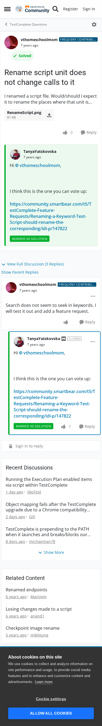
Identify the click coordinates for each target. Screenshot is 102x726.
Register (70, 8)
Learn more (43, 682)
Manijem (38, 596)
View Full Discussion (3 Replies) (35, 264)
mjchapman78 (42, 541)
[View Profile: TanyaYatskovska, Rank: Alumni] (19, 341)
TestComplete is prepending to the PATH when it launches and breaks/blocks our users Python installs (47, 532)
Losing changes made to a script (39, 609)
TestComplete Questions (28, 24)
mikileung (39, 635)
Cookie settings (51, 699)
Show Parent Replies (20, 272)
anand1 (37, 616)
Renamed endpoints (26, 590)
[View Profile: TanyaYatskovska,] (15, 154)
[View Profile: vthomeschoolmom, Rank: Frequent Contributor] (11, 42)
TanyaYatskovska (39, 151)
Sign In (89, 8)
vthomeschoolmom (39, 39)
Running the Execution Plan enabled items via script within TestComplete (49, 482)
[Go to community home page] (32, 9)
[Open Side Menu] (7, 9)
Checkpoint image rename (33, 628)
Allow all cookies (51, 713)
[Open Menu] (94, 24)
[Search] (55, 9)
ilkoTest (34, 492)
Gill (32, 516)
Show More (54, 552)
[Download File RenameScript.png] (49, 115)
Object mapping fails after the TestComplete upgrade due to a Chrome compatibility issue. (51, 507)
